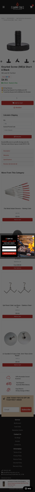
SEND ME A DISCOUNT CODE (9, 253)
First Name (4, 245)
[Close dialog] (33, 236)
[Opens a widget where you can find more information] (28, 488)
